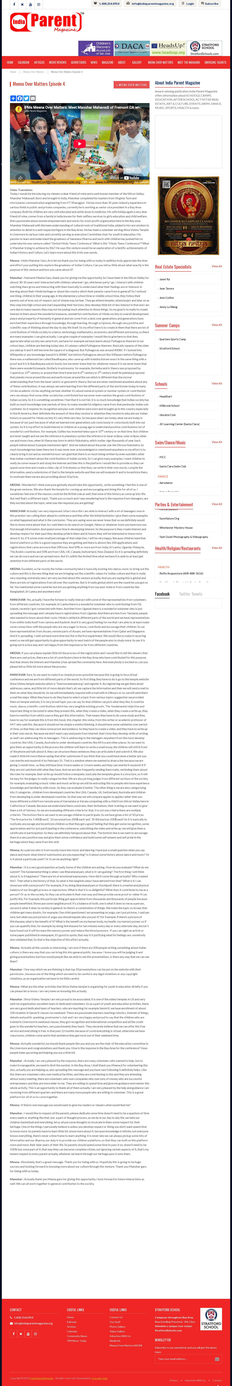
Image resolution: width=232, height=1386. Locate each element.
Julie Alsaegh (167, 311)
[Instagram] (38, 4)
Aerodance (166, 475)
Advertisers (78, 62)
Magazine (107, 62)
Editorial (71, 1321)
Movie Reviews (57, 62)
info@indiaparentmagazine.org (153, 3)
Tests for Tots (168, 577)
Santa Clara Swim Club (173, 459)
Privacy (174, 1380)
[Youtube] (30, 4)
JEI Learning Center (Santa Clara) (179, 409)
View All (217, 266)
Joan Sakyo (166, 302)
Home (10, 62)
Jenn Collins (167, 283)
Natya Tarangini (169, 484)
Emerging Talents (215, 62)
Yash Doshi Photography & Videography (184, 522)
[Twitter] (22, 4)
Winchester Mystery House (176, 513)
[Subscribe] (218, 1359)
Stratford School (170, 334)
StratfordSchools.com (168, 1330)
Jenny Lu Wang (168, 292)
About (122, 62)
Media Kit (115, 1340)
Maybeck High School (172, 419)
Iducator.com (168, 400)
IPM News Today (76, 1340)
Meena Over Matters (160, 62)
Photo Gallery (117, 1326)
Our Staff (115, 1321)
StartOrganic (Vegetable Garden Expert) (184, 568)
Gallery (137, 62)
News (94, 62)
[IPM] (47, 22)
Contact (217, 1380)
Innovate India (99, 1378)
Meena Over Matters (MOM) (126, 1345)
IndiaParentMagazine (41, 1378)
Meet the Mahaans (189, 62)
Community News (77, 1336)
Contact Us (116, 1317)
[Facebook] (14, 4)
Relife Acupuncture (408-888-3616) (181, 559)
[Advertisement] (80, 1217)
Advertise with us (120, 1336)
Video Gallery (117, 1331)
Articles (39, 62)
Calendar (23, 62)
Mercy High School (171, 428)
